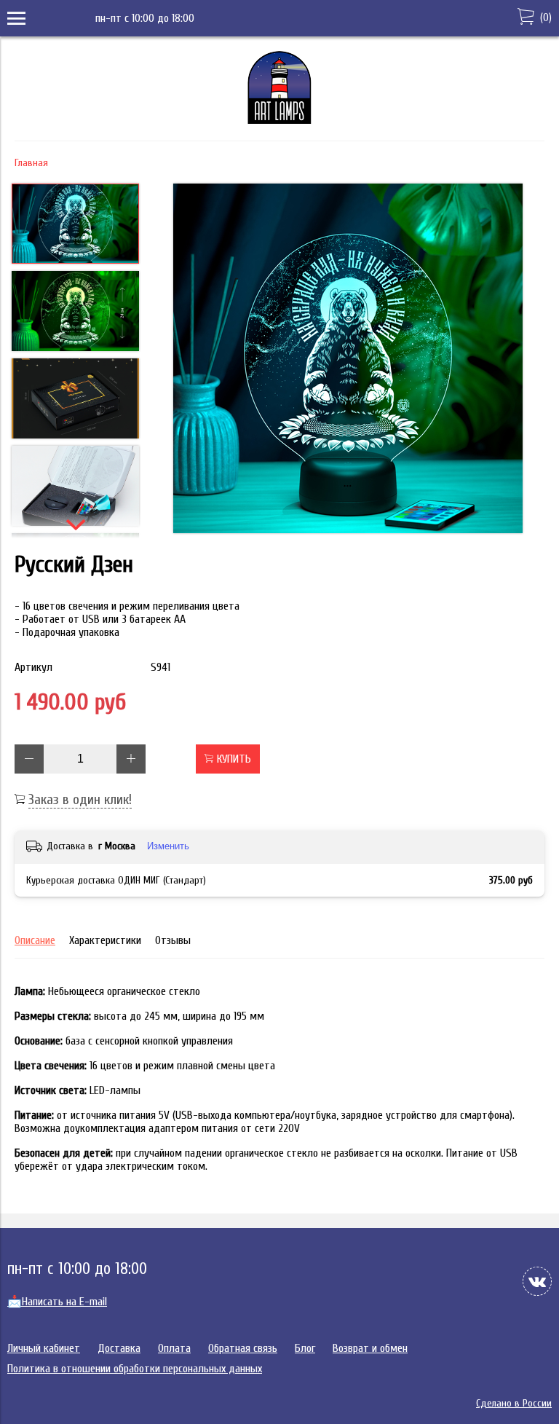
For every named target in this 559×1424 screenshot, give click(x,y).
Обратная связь (242, 1348)
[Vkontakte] (537, 1281)
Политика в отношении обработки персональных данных (134, 1368)
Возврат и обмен (370, 1348)
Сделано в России (514, 1403)
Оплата (174, 1348)
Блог (305, 1348)
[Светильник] (347, 360)
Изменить (168, 846)
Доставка (119, 1348)
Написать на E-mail (57, 1301)
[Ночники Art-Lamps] (279, 120)
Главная (31, 163)
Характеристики (105, 940)
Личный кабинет (43, 1348)
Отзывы (173, 940)
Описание (35, 940)
